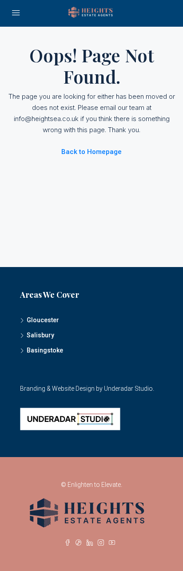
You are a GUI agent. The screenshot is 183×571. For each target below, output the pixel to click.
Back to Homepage (91, 152)
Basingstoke (45, 350)
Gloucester (43, 320)
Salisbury (40, 335)
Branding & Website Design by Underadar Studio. (87, 388)
